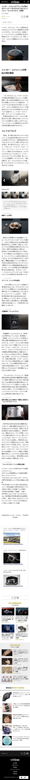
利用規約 (15, 767)
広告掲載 (15, 771)
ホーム (3, 13)
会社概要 (15, 763)
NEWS (6, 13)
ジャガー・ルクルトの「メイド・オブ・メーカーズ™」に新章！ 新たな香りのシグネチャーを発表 (20, 678)
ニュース (8, 16)
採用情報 (15, 773)
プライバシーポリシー (15, 769)
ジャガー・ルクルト (7, 22)
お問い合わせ (15, 765)
